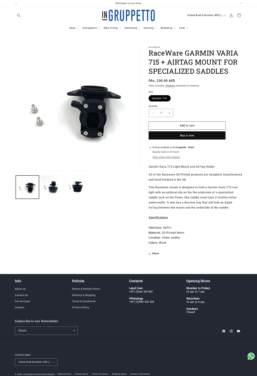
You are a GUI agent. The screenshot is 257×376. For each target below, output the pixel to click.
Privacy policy (81, 374)
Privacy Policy (80, 307)
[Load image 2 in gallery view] (52, 187)
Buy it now (187, 135)
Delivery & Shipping (83, 295)
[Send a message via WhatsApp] (251, 356)
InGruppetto (29, 374)
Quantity (153, 106)
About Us (20, 288)
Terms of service (100, 374)
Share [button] (155, 253)
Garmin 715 (159, 98)
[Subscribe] (74, 331)
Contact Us (21, 295)
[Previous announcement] (16, 3)
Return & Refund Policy (86, 288)
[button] (19, 15)
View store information (166, 157)
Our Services (22, 301)
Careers (19, 307)
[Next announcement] (241, 3)
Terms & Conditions (84, 301)
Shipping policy (119, 374)
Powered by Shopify (45, 374)
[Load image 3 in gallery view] (77, 187)
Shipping (170, 86)
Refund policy (64, 374)
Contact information (140, 374)
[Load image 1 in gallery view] (27, 187)
